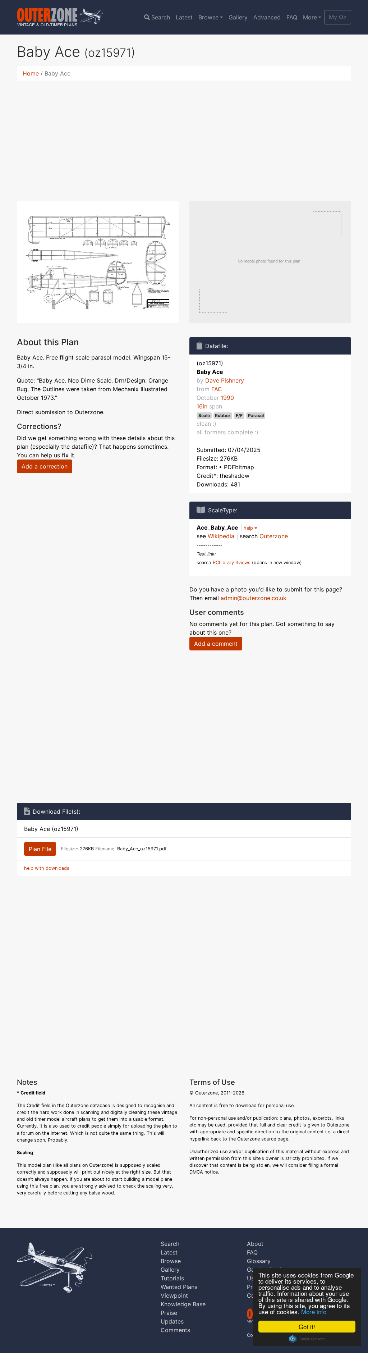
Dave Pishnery (224, 380)
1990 (227, 397)
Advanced (267, 17)
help (249, 528)
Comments (175, 1330)
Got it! (307, 1326)
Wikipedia (221, 536)
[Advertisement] (184, 136)
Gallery (238, 17)
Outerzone (273, 536)
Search (160, 17)
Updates (172, 1321)
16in (202, 406)
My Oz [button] (337, 16)
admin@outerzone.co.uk (253, 598)
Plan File (40, 849)
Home (31, 73)
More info (313, 1311)
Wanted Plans (179, 1286)
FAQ (291, 17)
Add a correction (45, 466)
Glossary (259, 1261)
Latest (184, 17)
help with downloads (46, 868)
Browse (208, 17)
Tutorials (172, 1278)
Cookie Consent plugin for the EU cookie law (307, 1339)
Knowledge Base (183, 1304)
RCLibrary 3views (231, 562)
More (310, 17)
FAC (216, 389)
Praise (169, 1312)
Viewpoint (174, 1295)
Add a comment (216, 643)
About (255, 1243)
